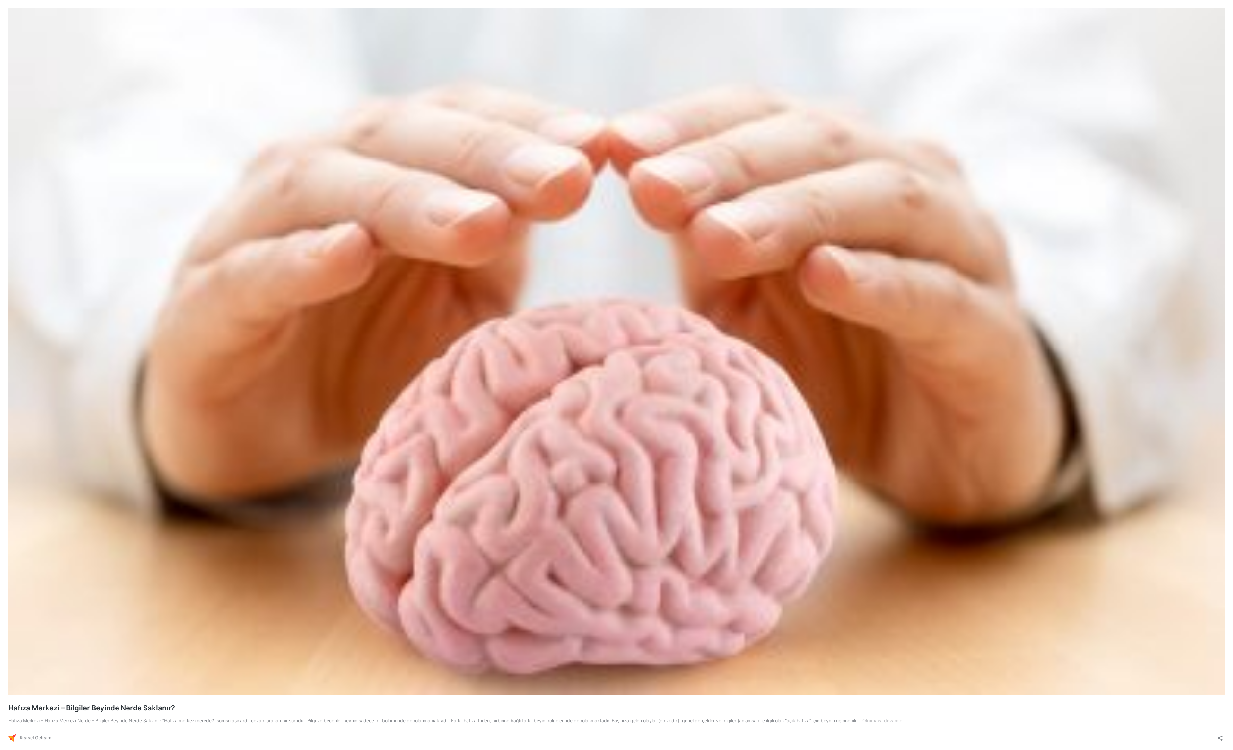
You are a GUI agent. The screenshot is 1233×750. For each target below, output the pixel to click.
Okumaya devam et (883, 720)
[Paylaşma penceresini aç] (1220, 736)
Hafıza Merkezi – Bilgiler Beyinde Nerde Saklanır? (91, 708)
